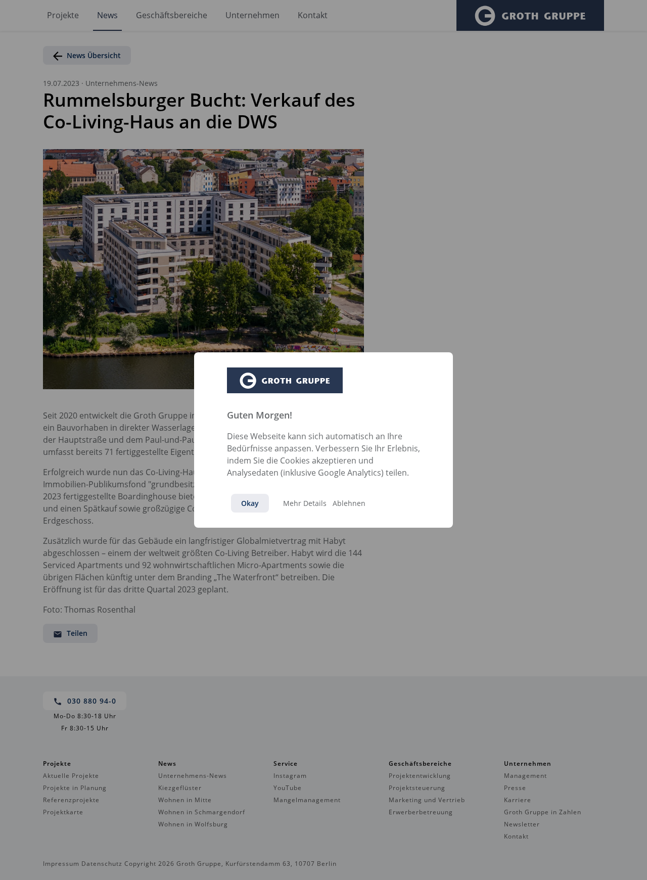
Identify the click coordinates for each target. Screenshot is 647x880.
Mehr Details (305, 503)
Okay (250, 503)
